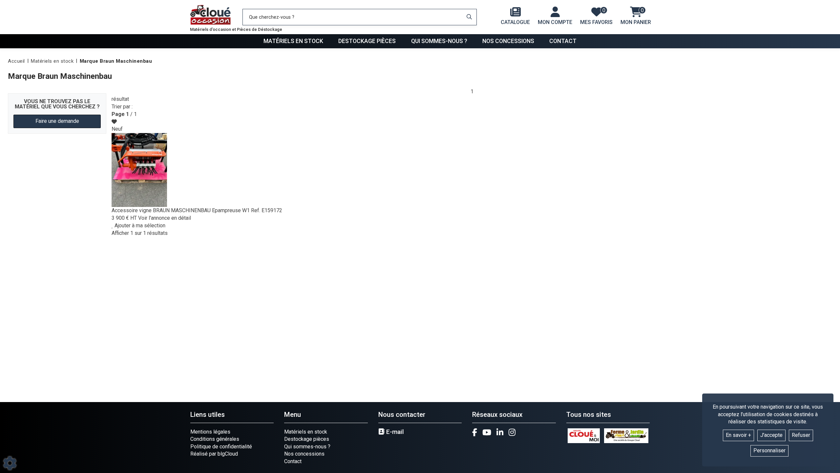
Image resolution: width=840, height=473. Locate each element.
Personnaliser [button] (769, 450)
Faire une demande (57, 121)
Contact (563, 41)
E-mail (394, 432)
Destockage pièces (367, 41)
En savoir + (738, 435)
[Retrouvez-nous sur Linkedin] (499, 432)
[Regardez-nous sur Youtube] (486, 432)
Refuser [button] (801, 435)
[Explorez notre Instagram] (512, 432)
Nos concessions (508, 41)
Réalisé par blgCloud (214, 454)
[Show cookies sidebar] (9, 463)
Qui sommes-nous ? (439, 41)
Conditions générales (214, 439)
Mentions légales (210, 432)
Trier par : (122, 106)
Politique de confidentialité (221, 446)
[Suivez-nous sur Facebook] (474, 432)
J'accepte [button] (771, 435)
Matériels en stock (293, 41)
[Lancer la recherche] (469, 17)
